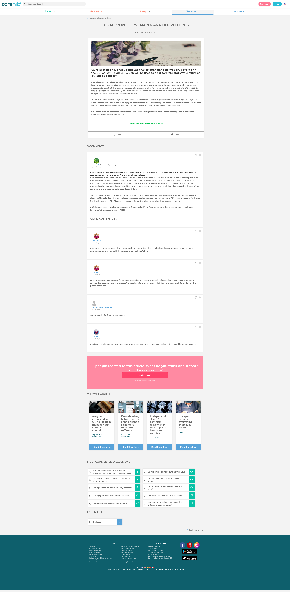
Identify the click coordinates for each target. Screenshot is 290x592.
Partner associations (95, 554)
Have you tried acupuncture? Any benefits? (112, 488)
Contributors (93, 556)
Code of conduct (127, 552)
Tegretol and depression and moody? (110, 503)
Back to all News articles (100, 18)
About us (92, 546)
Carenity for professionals (130, 562)
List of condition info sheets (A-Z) (159, 556)
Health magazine (154, 546)
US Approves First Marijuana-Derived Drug (166, 472)
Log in (277, 4)
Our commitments (95, 562)
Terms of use (125, 556)
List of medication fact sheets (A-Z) (160, 558)
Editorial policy (126, 550)
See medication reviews (156, 552)
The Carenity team (95, 550)
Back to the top (195, 530)
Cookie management (128, 558)
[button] (50, 12)
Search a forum (153, 548)
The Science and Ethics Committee (100, 558)
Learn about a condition (156, 550)
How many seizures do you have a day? (165, 495)
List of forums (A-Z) (154, 554)
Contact (124, 560)
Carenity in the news (128, 548)
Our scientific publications (97, 560)
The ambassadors (94, 552)
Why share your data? (96, 548)
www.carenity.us (114, 569)
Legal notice (125, 554)
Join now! (264, 4)
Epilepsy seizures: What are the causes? (111, 495)
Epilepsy (97, 522)
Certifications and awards (130, 546)
